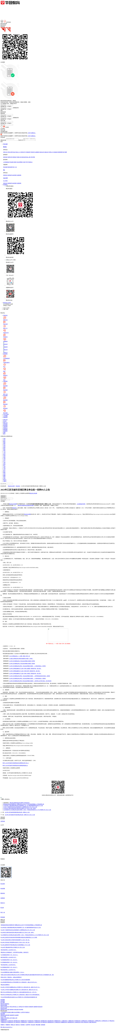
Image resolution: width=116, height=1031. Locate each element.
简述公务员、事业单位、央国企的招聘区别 (11, 977)
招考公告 (5, 152)
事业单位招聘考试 (5, 1003)
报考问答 (10, 157)
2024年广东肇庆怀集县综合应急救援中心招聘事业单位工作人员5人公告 (20, 807)
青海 (4, 464)
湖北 (4, 448)
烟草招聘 (7, 1015)
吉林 (4, 457)
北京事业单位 (10, 1020)
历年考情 (33, 157)
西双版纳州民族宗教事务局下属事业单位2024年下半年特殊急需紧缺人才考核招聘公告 (23, 804)
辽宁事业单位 (111, 1020)
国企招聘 (5, 395)
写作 (27, 162)
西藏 (4, 475)
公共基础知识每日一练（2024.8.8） (9, 962)
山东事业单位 (37, 1022)
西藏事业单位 (64, 1022)
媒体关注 (18, 1024)
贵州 (4, 454)
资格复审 (28, 152)
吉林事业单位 (91, 1020)
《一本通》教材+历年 (59, 643)
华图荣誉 (8, 1024)
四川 (4, 471)
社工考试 (5, 180)
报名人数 (28, 157)
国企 (4, 169)
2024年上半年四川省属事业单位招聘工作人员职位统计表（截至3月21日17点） (19, 989)
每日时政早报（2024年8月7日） (8, 969)
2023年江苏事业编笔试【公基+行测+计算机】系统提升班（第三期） (25, 673)
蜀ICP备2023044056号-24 (6, 1027)
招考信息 (5, 183)
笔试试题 (5, 167)
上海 (4, 468)
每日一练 (14, 167)
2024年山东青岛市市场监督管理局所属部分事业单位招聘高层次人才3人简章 (19, 937)
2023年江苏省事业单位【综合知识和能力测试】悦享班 (22, 661)
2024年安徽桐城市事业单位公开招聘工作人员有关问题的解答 (15, 979)
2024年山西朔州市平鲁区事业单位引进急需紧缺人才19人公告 (15, 944)
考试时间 (33, 152)
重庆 (4, 441)
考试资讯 (18, 486)
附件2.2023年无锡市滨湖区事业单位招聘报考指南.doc (15, 765)
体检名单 (46, 152)
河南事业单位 (37, 1020)
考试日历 (7, 1006)
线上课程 (3, 1002)
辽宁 (4, 461)
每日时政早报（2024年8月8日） (8, 964)
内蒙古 (4, 481)
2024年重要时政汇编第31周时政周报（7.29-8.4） (13, 972)
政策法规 (23, 157)
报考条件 (14, 157)
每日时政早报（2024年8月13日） (9, 949)
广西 (4, 452)
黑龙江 (4, 479)
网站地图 (5, 144)
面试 (24, 162)
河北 (4, 444)
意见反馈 (33, 1024)
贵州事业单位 (77, 1020)
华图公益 (13, 1024)
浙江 (4, 465)
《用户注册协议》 (31, 132)
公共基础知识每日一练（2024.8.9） (9, 959)
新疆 (4, 476)
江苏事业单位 (104, 1020)
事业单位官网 (11, 486)
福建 (4, 443)
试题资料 (19, 175)
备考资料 (14, 175)
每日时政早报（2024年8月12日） (9, 957)
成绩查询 (37, 152)
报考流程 (5, 157)
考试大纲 (10, 152)
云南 (4, 478)
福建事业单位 (24, 1020)
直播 (4, 432)
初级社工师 (3, 1018)
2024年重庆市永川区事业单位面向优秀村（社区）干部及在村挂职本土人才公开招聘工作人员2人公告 (27, 809)
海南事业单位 (44, 1020)
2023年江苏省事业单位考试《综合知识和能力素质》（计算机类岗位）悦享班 (27, 666)
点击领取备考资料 (81, 504)
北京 (4, 440)
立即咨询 (3, 821)
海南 (4, 447)
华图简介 (3, 1024)
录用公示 (51, 152)
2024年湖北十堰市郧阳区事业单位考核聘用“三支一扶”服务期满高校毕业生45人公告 (23, 805)
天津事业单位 (57, 1022)
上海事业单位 (30, 1022)
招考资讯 (5, 175)
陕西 (4, 472)
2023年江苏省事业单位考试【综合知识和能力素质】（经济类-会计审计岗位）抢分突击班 (30, 681)
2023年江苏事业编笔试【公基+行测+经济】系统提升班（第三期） (24, 671)
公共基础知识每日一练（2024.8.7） (9, 967)
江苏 (4, 459)
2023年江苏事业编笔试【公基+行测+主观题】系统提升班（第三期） (25, 668)
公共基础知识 (6, 162)
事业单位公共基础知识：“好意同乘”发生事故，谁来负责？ (15, 952)
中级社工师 (14, 1018)
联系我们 (5, 184)
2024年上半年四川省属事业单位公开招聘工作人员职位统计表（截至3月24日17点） (20, 987)
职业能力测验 (10, 1012)
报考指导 (10, 175)
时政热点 (30, 162)
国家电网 (3, 1015)
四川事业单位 (44, 1022)
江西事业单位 (98, 1020)
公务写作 (23, 1012)
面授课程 (5, 431)
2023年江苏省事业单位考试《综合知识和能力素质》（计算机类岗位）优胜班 (27, 678)
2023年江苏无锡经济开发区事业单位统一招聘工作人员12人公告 (20, 814)
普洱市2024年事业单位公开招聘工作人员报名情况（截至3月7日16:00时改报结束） (20, 994)
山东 (4, 469)
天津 (4, 474)
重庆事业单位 (17, 1020)
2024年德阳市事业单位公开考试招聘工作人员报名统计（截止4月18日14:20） (19, 982)
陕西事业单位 (51, 1022)
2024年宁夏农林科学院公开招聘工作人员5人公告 (13, 947)
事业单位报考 (4, 1008)
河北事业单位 (30, 1020)
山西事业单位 (24, 1022)
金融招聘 (5, 417)
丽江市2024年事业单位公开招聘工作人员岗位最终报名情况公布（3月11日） (19, 992)
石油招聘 (16, 1015)
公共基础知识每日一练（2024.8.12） (9, 954)
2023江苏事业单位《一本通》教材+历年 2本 (19, 656)
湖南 (4, 450)
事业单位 (5, 146)
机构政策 (55, 152)
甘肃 (4, 455)
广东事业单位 (64, 1020)
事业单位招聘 (27, 514)
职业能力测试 (13, 162)
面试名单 (42, 152)
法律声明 (28, 1024)
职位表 (14, 152)
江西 (4, 458)
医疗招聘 (65, 152)
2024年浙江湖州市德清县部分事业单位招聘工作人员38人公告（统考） (20, 808)
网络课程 (5, 429)
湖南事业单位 (57, 1020)
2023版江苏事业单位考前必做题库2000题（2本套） (21, 658)
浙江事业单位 (17, 1022)
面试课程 (3, 1001)
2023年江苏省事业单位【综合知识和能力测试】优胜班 (22, 663)
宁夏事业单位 (4, 1022)
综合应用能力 (20, 162)
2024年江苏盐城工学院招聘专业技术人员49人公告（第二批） (15, 942)
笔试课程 (3, 999)
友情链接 (43, 1024)
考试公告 (3, 1006)
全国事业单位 (4, 1019)
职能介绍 (19, 157)
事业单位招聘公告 (20, 802)
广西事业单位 (71, 1020)
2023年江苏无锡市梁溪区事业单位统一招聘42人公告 (17, 812)
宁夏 (4, 462)
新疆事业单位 (71, 1022)
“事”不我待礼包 (49, 643)
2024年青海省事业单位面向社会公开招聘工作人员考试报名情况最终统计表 (19, 997)
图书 (4, 433)
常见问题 (7, 1009)
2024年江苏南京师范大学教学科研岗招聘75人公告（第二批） (15, 939)
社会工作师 (5, 178)
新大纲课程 (67, 643)
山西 (4, 467)
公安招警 (5, 415)
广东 (4, 451)
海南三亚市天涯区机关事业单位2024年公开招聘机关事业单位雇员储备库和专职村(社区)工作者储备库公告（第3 (27, 974)
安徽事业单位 (4, 1020)
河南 (4, 445)
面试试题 (10, 167)
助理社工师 (9, 1018)
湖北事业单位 (51, 1020)
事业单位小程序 (7, 302)
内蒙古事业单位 (92, 1022)
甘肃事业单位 (84, 1020)
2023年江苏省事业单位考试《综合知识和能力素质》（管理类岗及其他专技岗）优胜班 (29, 676)
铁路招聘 (12, 1015)
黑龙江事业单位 (85, 1022)
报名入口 (18, 152)
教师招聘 (60, 152)
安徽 (4, 438)
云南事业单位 (77, 1022)
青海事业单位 (10, 1022)
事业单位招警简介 (5, 984)
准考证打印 (23, 152)
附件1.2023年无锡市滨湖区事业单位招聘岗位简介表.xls (16, 763)
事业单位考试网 (33, 493)
